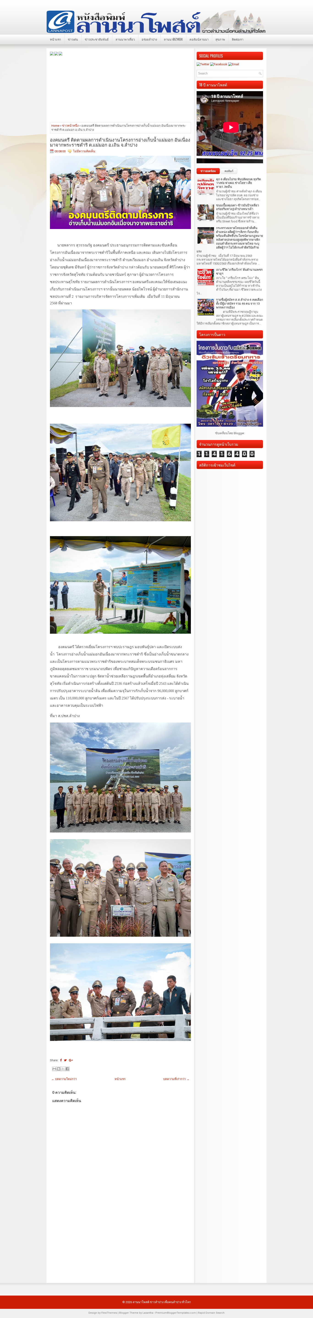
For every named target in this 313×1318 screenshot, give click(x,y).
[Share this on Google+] (71, 1060)
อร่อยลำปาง (149, 39)
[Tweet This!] (65, 1060)
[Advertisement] (120, 89)
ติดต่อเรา (237, 39)
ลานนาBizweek (173, 39)
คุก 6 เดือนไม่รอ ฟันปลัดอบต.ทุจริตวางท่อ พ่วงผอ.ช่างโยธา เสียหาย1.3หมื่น (238, 183)
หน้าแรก (55, 39)
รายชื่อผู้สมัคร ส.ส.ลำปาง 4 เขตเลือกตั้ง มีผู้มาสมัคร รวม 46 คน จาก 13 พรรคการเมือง (239, 303)
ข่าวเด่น (73, 39)
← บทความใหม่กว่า (64, 1079)
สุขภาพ (220, 39)
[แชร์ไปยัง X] (63, 1069)
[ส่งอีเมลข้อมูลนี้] (54, 1069)
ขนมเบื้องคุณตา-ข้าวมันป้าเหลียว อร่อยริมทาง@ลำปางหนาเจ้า (237, 207)
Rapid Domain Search (211, 1312)
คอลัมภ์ (229, 171)
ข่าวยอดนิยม (208, 171)
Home (55, 125)
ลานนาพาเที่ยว (125, 39)
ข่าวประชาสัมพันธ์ (97, 39)
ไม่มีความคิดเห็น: (84, 151)
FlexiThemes (109, 1312)
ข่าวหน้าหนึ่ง (70, 125)
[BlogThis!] (58, 1069)
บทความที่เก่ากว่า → (176, 1079)
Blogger (239, 433)
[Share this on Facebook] (61, 1060)
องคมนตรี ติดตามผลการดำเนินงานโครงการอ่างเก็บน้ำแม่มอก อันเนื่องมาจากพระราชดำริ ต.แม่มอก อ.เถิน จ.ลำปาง (120, 142)
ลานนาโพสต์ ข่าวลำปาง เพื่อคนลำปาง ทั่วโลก (162, 1302)
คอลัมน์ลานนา (199, 39)
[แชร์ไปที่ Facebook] (67, 1069)
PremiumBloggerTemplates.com (175, 1312)
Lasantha (148, 1312)
